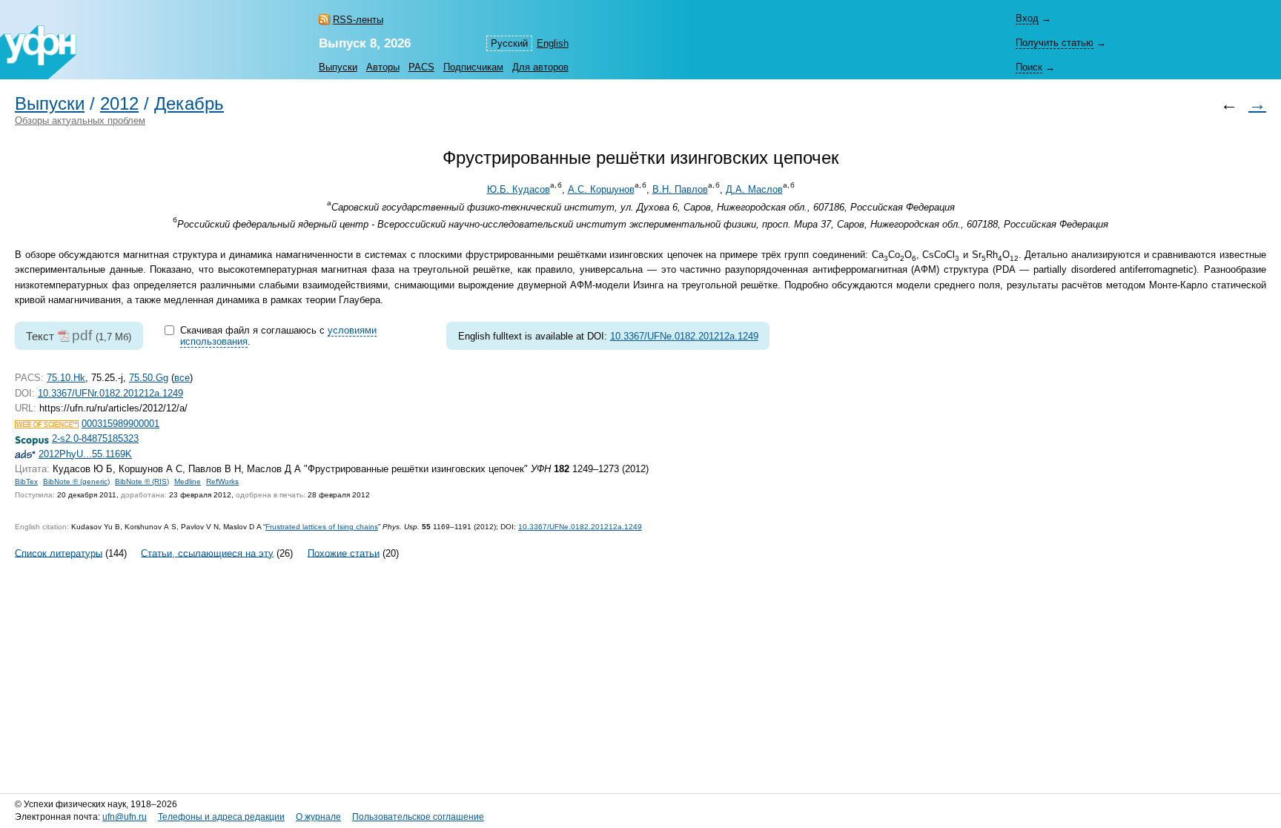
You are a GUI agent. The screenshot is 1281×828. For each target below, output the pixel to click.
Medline (187, 481)
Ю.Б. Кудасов (518, 189)
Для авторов (540, 67)
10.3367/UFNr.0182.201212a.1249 (110, 393)
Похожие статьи (344, 552)
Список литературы (58, 552)
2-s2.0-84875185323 (95, 438)
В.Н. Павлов (680, 189)
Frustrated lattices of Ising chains (321, 527)
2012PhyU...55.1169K (85, 454)
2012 (119, 103)
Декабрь (189, 103)
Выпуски (338, 67)
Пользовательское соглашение (418, 817)
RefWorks (222, 481)
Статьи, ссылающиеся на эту (207, 552)
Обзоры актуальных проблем (80, 120)
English (553, 43)
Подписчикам (473, 67)
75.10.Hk (66, 377)
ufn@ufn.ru (124, 817)
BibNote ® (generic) (76, 481)
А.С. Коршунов (601, 189)
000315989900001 (120, 423)
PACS (421, 67)
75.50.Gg (148, 377)
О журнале (318, 817)
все (182, 377)
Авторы (383, 67)
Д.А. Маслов (754, 189)
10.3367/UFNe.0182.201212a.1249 (684, 336)
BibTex (26, 481)
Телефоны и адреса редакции (221, 817)
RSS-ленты (358, 19)
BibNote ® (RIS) (142, 481)
